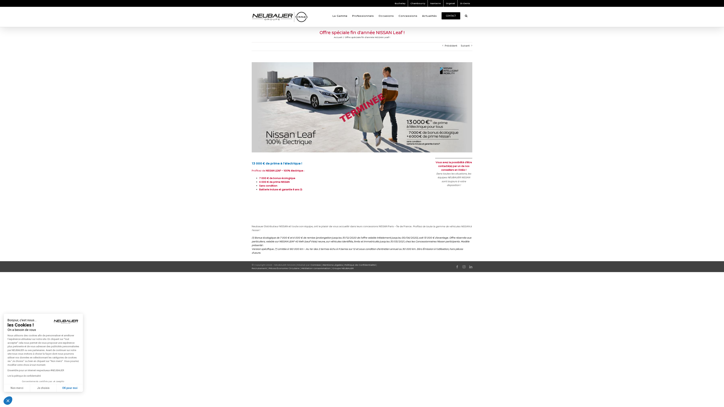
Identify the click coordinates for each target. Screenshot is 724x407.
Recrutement (259, 268)
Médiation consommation (316, 268)
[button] (466, 16)
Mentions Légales (333, 264)
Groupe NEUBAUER (343, 268)
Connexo (316, 264)
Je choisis (43, 387)
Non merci (17, 387)
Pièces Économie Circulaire (284, 268)
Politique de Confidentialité (360, 264)
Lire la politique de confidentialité (24, 376)
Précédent (451, 45)
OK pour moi (69, 387)
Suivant (465, 45)
